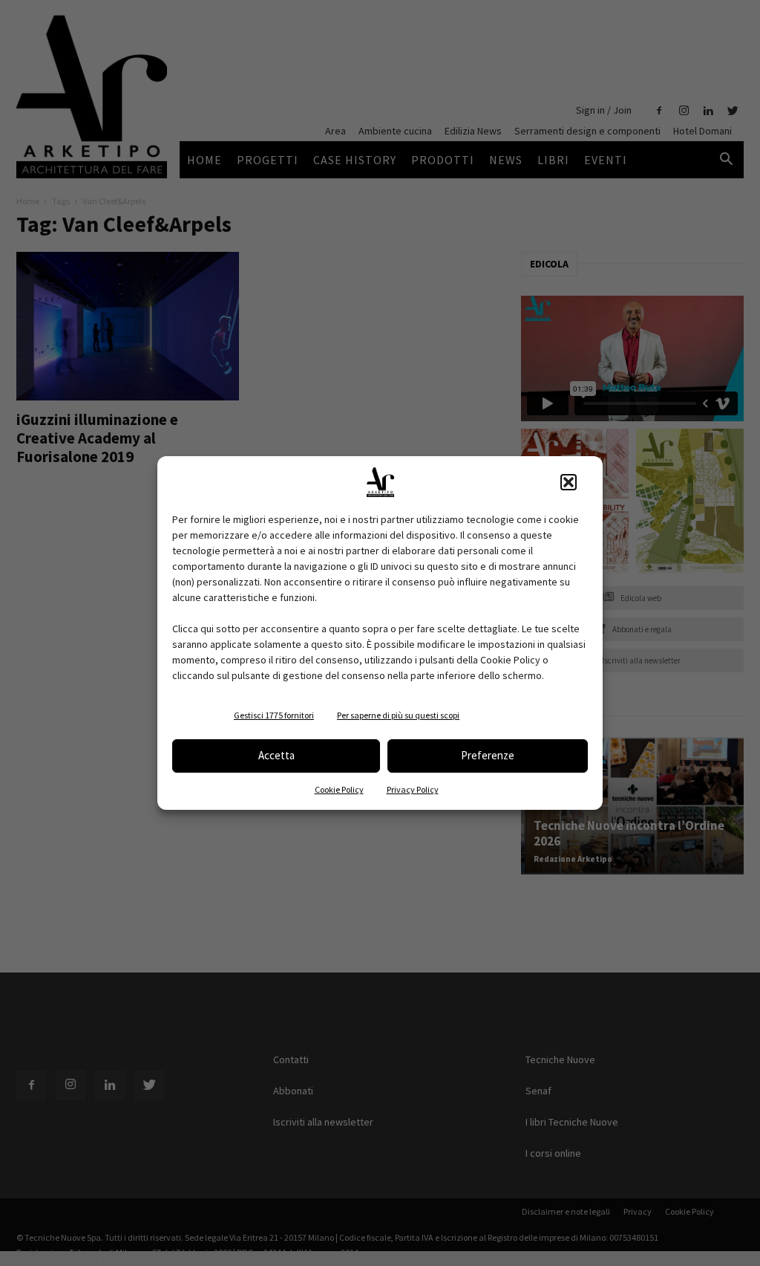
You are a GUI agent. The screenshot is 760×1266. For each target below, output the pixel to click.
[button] (568, 482)
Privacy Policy (413, 789)
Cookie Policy (339, 789)
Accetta (276, 755)
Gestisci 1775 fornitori (274, 715)
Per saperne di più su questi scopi (398, 715)
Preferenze (487, 755)
